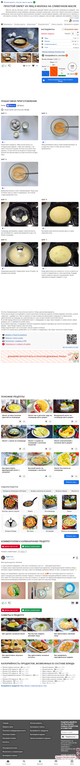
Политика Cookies (9, 734)
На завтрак (50, 531)
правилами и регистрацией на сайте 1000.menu (68, 748)
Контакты (6, 742)
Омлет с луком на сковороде (14, 441)
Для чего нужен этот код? (70, 347)
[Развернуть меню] (78, 757)
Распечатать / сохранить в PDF (16, 341)
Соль (46, 47)
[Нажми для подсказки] (66, 55)
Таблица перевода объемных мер (53, 52)
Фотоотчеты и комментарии (13, 752)
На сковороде (50, 511)
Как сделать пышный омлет (13, 634)
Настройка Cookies (9, 738)
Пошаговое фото (44, 24)
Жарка (30, 511)
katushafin (75, 21)
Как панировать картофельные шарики (63, 656)
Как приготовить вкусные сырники (12, 656)
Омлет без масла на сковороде (62, 469)
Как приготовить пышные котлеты (38, 656)
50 (37, 65)
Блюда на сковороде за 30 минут (14, 491)
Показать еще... (71, 482)
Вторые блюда (10, 531)
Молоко (47, 41)
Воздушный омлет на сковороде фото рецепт (63, 416)
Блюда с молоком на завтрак (41, 491)
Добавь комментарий (32, 546)
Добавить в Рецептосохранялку (16, 335)
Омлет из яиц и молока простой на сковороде (11, 416)
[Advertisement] (20, 82)
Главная (5, 723)
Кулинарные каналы (10, 755)
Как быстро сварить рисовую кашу (36, 635)
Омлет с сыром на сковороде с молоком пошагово (37, 443)
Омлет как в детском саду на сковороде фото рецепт (40, 416)
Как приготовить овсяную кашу (64, 635)
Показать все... (71, 536)
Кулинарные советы (37, 727)
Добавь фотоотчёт (11, 546)
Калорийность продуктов (72, 24)
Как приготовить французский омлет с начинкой (11, 470)
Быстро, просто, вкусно (10, 511)
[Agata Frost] (3, 558)
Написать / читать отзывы (14, 338)
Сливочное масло (51, 44)
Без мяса (30, 531)
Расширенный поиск (10, 748)
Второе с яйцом (61, 491)
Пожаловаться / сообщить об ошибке (18, 344)
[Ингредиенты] (78, 749)
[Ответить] (77, 603)
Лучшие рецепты (36, 723)
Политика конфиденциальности (14, 730)
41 (5, 65)
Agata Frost (9, 556)
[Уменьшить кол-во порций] (78, 35)
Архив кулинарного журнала (40, 738)
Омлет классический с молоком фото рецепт (63, 442)
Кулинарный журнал (37, 734)
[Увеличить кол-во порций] (78, 32)
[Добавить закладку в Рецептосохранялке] (33, 66)
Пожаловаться (7, 24)
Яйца (46, 38)
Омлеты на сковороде (69, 531)
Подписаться (70, 736)
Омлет (69, 511)
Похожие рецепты (19, 24)
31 (5, 603)
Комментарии (32, 24)
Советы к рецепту (57, 24)
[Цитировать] (73, 603)
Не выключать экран (71, 29)
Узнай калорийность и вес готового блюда (60, 80)
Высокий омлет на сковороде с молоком (37, 469)
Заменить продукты (47, 33)
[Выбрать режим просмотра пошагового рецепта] (3, 142)
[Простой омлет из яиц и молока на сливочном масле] (8, 58)
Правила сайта (8, 727)
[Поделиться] (78, 753)
